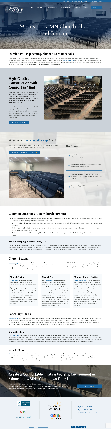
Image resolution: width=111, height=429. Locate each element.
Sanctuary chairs (14, 318)
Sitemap (31, 427)
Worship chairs (13, 354)
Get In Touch (96, 7)
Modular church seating (81, 280)
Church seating (13, 263)
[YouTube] (81, 427)
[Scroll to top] (107, 422)
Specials (77, 7)
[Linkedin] (84, 427)
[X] (72, 427)
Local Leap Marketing (43, 427)
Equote (86, 7)
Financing (101, 1)
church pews (49, 280)
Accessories (94, 1)
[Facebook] (75, 427)
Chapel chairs (14, 280)
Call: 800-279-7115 (68, 1)
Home (31, 7)
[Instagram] (78, 427)
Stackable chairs (14, 335)
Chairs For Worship (68, 60)
